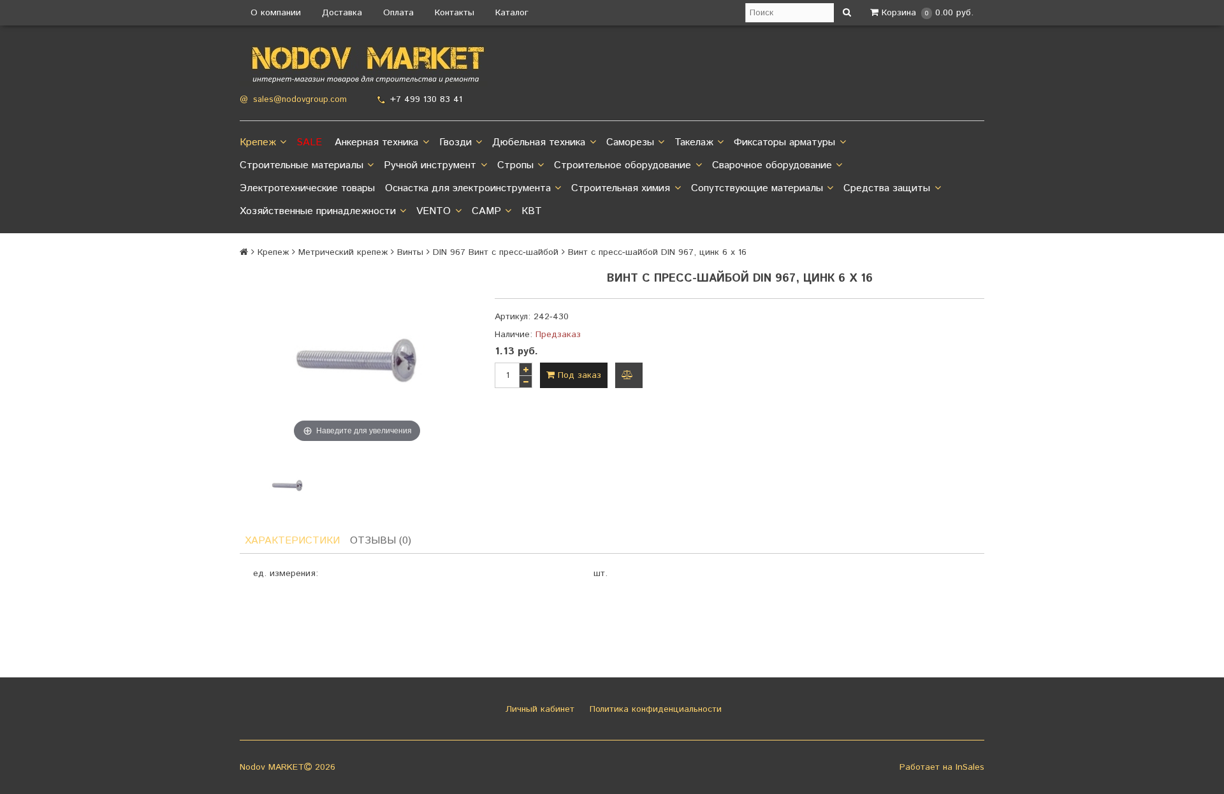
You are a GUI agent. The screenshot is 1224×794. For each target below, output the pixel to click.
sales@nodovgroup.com (300, 100)
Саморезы (630, 142)
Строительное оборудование (622, 165)
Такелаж (693, 142)
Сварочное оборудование (772, 165)
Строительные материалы (301, 165)
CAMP (486, 211)
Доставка (342, 12)
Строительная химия (620, 188)
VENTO (433, 211)
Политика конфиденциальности (654, 709)
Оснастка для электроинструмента (468, 188)
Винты (410, 252)
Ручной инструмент (430, 165)
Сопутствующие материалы (757, 188)
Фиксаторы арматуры (784, 142)
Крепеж (258, 142)
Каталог (511, 12)
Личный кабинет (538, 709)
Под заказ (578, 375)
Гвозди (455, 142)
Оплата (398, 12)
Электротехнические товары (307, 188)
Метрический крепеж (343, 252)
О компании (276, 12)
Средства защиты (886, 188)
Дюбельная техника (538, 142)
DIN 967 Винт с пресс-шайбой (495, 252)
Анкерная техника (376, 142)
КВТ (531, 211)
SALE (309, 142)
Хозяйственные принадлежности (318, 211)
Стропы (515, 165)
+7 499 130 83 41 (426, 99)
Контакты (454, 12)
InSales (970, 767)
